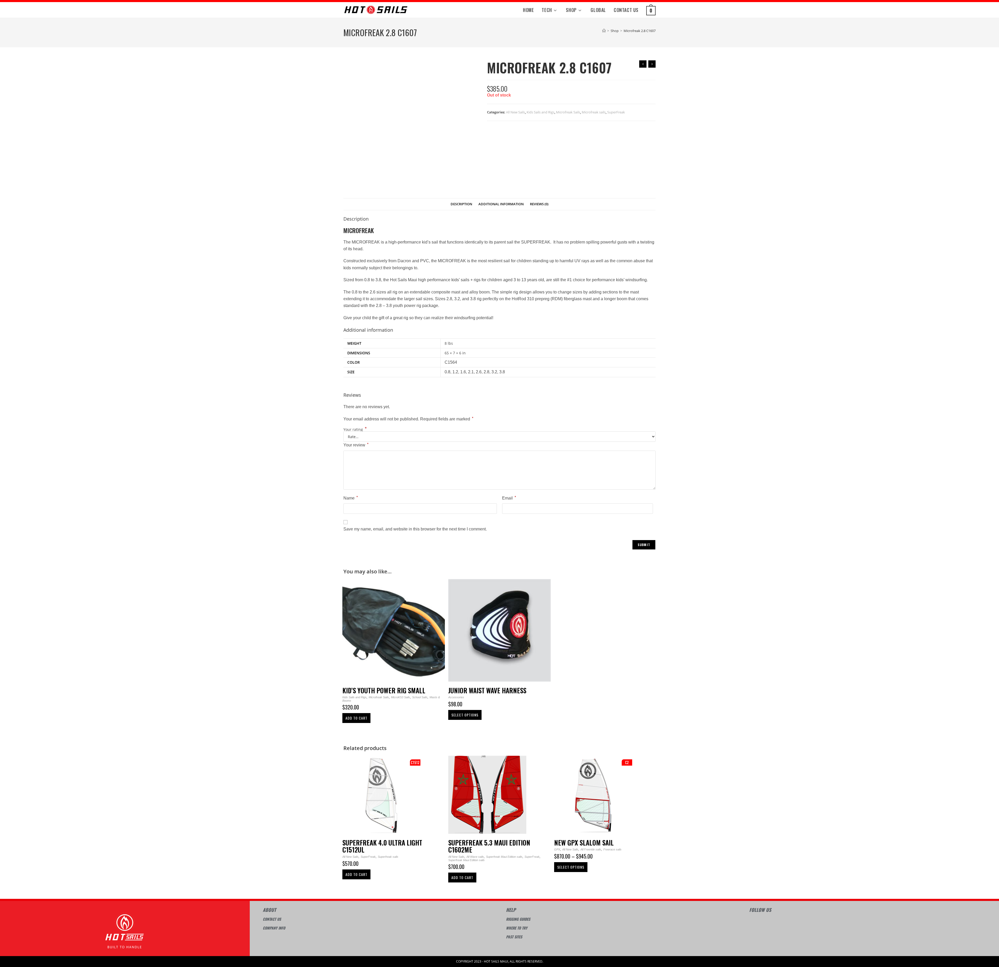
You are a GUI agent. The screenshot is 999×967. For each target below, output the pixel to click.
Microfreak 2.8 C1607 (640, 30)
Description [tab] (461, 204)
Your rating (355, 429)
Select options (464, 715)
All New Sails (515, 112)
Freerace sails (612, 849)
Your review (355, 444)
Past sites (514, 936)
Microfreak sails (594, 112)
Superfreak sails (388, 856)
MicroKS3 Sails (400, 697)
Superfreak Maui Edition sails (504, 856)
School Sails (419, 697)
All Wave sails (475, 856)
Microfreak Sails (568, 112)
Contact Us (272, 919)
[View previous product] (642, 64)
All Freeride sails (590, 849)
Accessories (456, 697)
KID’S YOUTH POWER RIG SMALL (383, 690)
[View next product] (652, 64)
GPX (557, 849)
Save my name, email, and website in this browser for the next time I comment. (415, 529)
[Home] (604, 30)
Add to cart (356, 718)
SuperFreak (616, 112)
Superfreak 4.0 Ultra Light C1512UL (382, 846)
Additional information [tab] (501, 204)
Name (350, 497)
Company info (274, 928)
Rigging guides (518, 919)
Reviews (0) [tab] (539, 204)
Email (509, 497)
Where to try (516, 928)
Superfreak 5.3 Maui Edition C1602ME (489, 846)
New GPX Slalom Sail (584, 842)
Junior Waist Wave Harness (487, 690)
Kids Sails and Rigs (540, 112)
